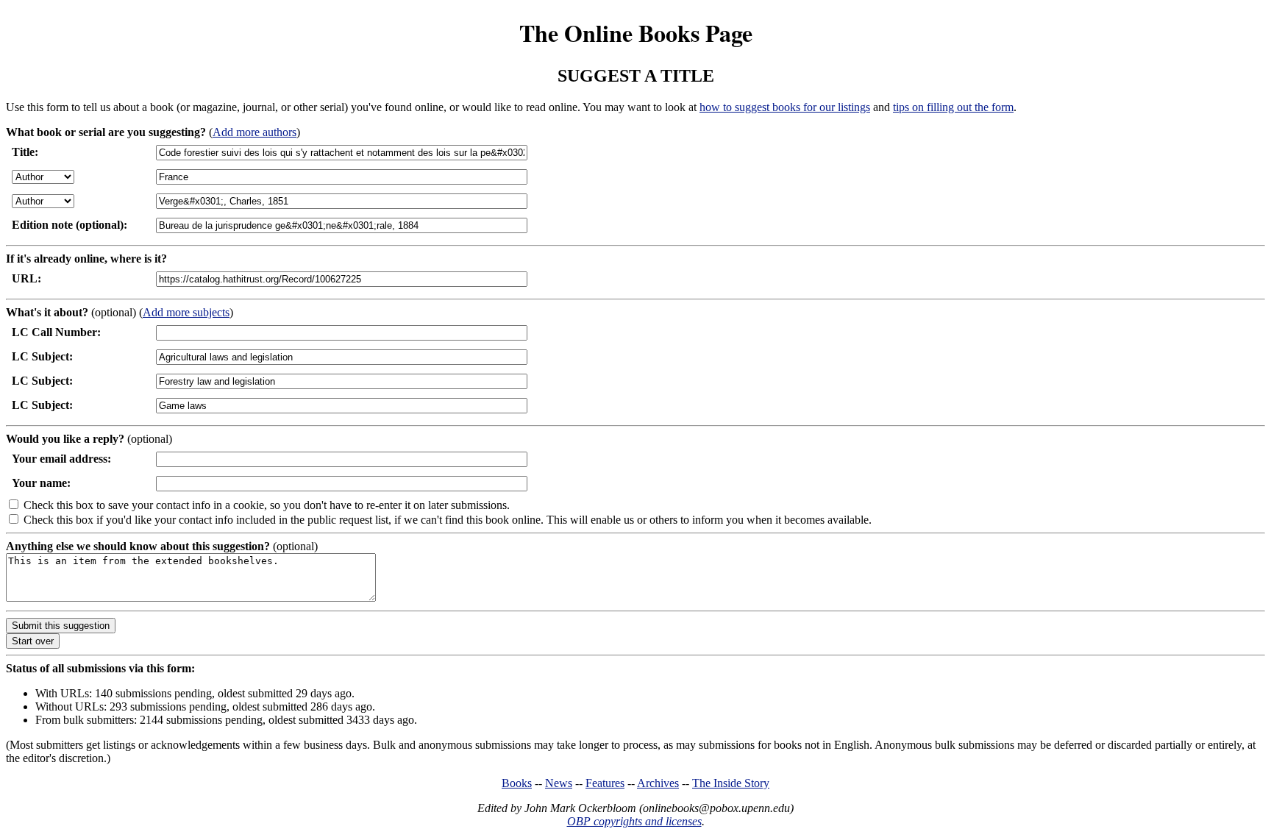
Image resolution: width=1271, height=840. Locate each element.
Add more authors (254, 132)
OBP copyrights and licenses (634, 821)
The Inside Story (730, 783)
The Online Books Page (635, 32)
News (558, 783)
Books (517, 783)
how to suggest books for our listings (784, 107)
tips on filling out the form (953, 107)
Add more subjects (186, 312)
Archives (658, 783)
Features (604, 783)
